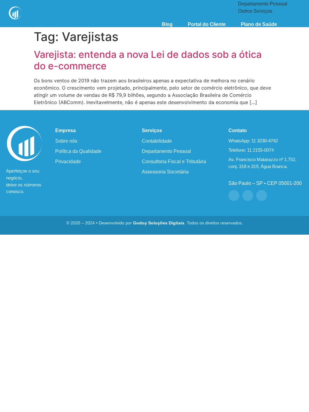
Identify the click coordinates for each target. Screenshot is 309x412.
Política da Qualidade (78, 151)
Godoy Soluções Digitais (158, 223)
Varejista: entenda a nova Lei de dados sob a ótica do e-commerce (148, 60)
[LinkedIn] (261, 195)
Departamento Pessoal (262, 3)
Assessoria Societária (165, 171)
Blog (167, 24)
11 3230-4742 (264, 140)
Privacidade (68, 161)
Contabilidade (157, 141)
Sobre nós (66, 141)
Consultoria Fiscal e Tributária (174, 161)
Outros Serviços (255, 11)
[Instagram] (247, 195)
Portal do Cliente (207, 24)
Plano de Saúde (259, 24)
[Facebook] (233, 195)
